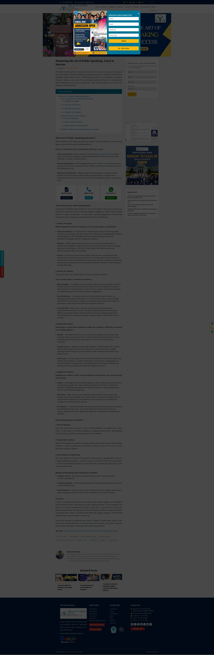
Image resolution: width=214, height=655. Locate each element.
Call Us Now (125, 48)
